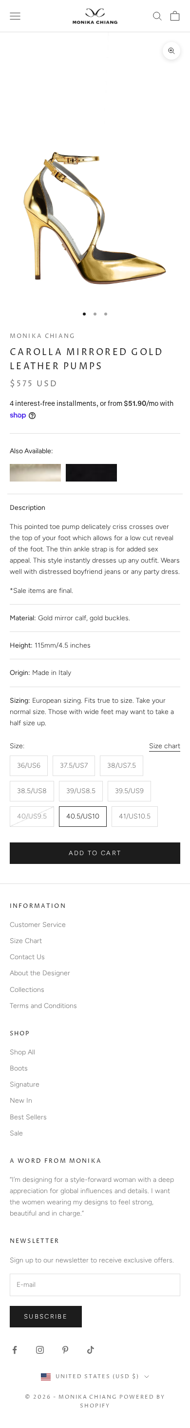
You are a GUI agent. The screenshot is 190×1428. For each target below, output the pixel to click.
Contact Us (27, 957)
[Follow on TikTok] (90, 1350)
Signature (24, 1084)
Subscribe (46, 1316)
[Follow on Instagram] (40, 1350)
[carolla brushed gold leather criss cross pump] (35, 473)
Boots (19, 1068)
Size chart (164, 746)
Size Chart (26, 941)
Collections (27, 990)
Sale (16, 1133)
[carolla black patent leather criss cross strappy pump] (91, 473)
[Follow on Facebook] (14, 1350)
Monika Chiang (42, 336)
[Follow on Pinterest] (65, 1350)
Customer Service (38, 925)
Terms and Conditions (43, 1006)
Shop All (22, 1052)
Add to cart (95, 853)
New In (21, 1100)
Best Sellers (28, 1117)
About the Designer (40, 973)
